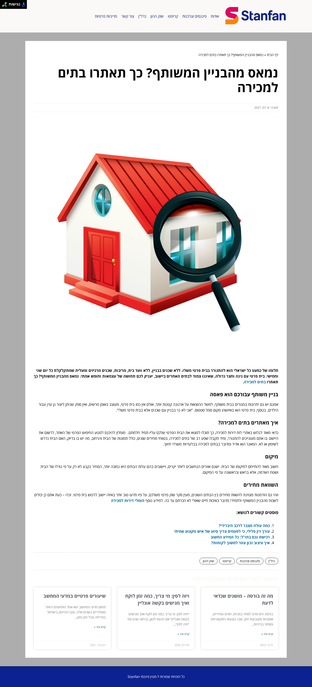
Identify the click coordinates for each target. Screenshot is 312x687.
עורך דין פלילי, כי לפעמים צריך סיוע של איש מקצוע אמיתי (222, 531)
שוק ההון (157, 16)
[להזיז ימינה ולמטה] (5, 5)
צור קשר (127, 16)
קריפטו (173, 16)
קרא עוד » (267, 634)
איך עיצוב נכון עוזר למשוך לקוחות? (240, 542)
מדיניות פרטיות (106, 16)
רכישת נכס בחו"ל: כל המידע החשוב (240, 536)
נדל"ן (142, 16)
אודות (215, 16)
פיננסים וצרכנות (194, 16)
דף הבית (272, 54)
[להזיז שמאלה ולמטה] (3, 5)
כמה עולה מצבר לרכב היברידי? (244, 525)
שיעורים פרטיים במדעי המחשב (75, 596)
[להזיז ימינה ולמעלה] (5, 3)
